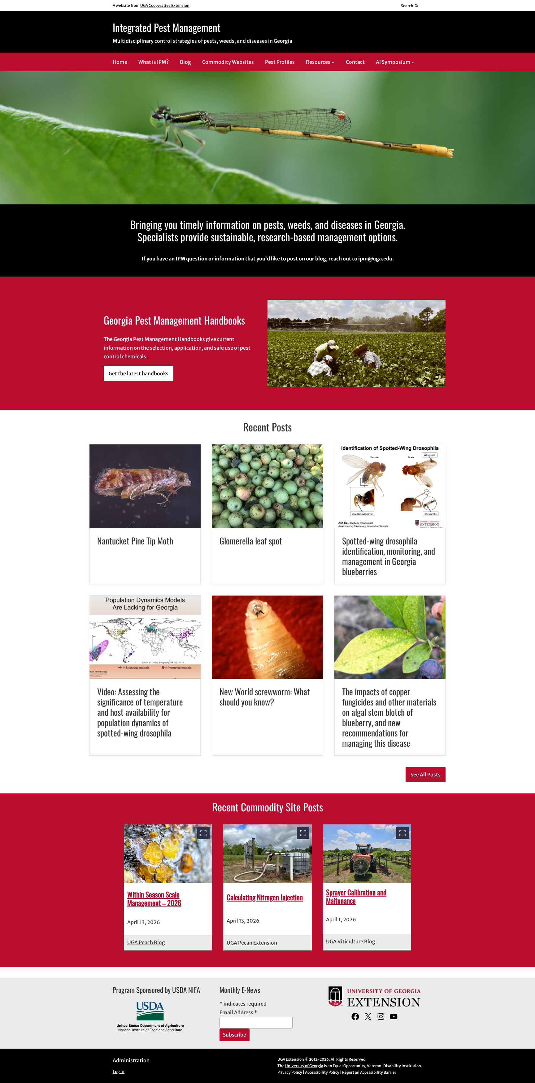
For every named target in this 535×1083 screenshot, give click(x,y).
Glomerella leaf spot (251, 540)
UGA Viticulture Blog (350, 941)
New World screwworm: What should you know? (265, 696)
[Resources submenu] (333, 62)
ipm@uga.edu (375, 258)
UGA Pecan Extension (252, 943)
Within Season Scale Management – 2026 (154, 898)
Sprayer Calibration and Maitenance (356, 896)
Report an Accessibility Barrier (369, 1072)
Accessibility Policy (322, 1072)
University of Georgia (304, 1065)
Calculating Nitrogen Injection (265, 897)
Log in (118, 1071)
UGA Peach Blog (146, 942)
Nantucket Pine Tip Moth (135, 540)
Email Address (238, 1012)
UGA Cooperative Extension (164, 5)
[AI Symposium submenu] (413, 62)
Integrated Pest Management (166, 27)
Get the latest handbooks (138, 373)
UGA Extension (290, 1059)
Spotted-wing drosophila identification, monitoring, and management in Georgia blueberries (388, 556)
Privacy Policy (289, 1072)
